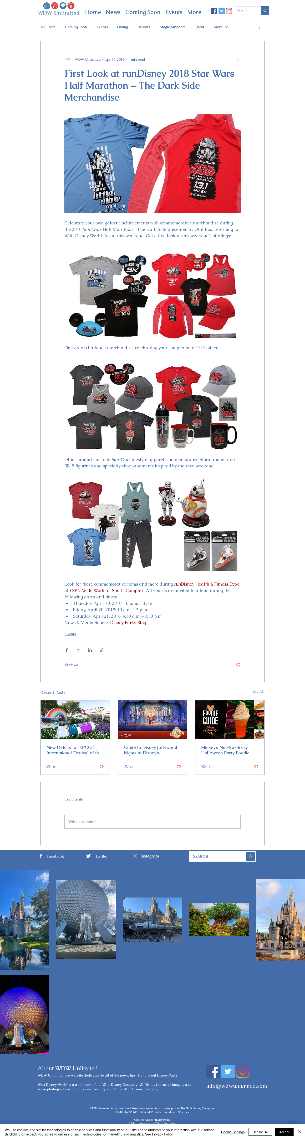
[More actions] (238, 59)
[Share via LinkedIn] (90, 650)
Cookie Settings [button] (233, 1132)
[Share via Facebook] (66, 650)
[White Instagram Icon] (135, 856)
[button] (258, 27)
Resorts (143, 27)
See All (258, 691)
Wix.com (183, 1112)
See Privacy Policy (159, 1134)
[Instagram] (229, 11)
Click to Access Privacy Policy (152, 1120)
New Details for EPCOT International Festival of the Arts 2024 (73, 750)
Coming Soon (76, 27)
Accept (284, 1132)
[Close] (299, 1132)
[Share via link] (101, 650)
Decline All (260, 1132)
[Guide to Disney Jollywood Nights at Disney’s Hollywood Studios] (152, 719)
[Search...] (250, 856)
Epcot (199, 27)
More (218, 27)
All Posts (48, 27)
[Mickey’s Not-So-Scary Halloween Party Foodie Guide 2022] (229, 719)
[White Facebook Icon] (41, 856)
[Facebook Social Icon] (214, 11)
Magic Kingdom (173, 27)
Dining (122, 27)
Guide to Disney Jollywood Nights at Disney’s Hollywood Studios (150, 750)
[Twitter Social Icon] (222, 11)
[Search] (265, 10)
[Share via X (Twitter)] (78, 650)
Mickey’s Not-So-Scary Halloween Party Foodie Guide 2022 (225, 750)
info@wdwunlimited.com (236, 1085)
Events (102, 27)
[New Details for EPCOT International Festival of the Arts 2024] (75, 719)
